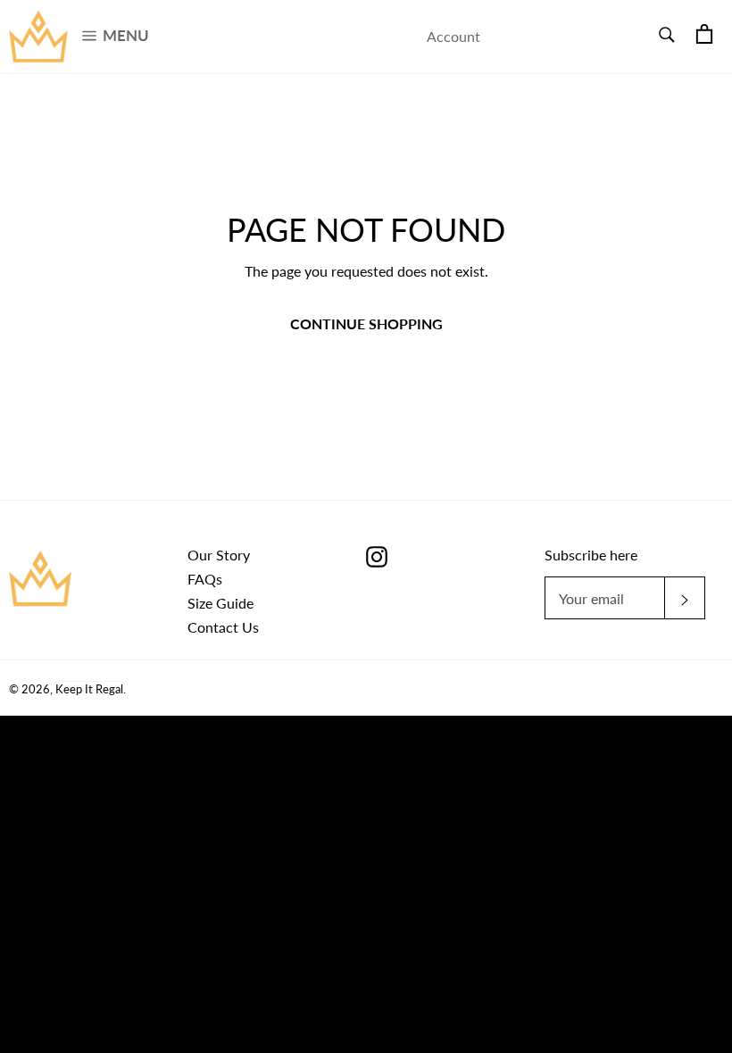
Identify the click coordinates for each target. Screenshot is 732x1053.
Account (453, 36)
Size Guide (220, 602)
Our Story (218, 554)
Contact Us (223, 626)
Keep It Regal (89, 689)
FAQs (204, 578)
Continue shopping (366, 323)
